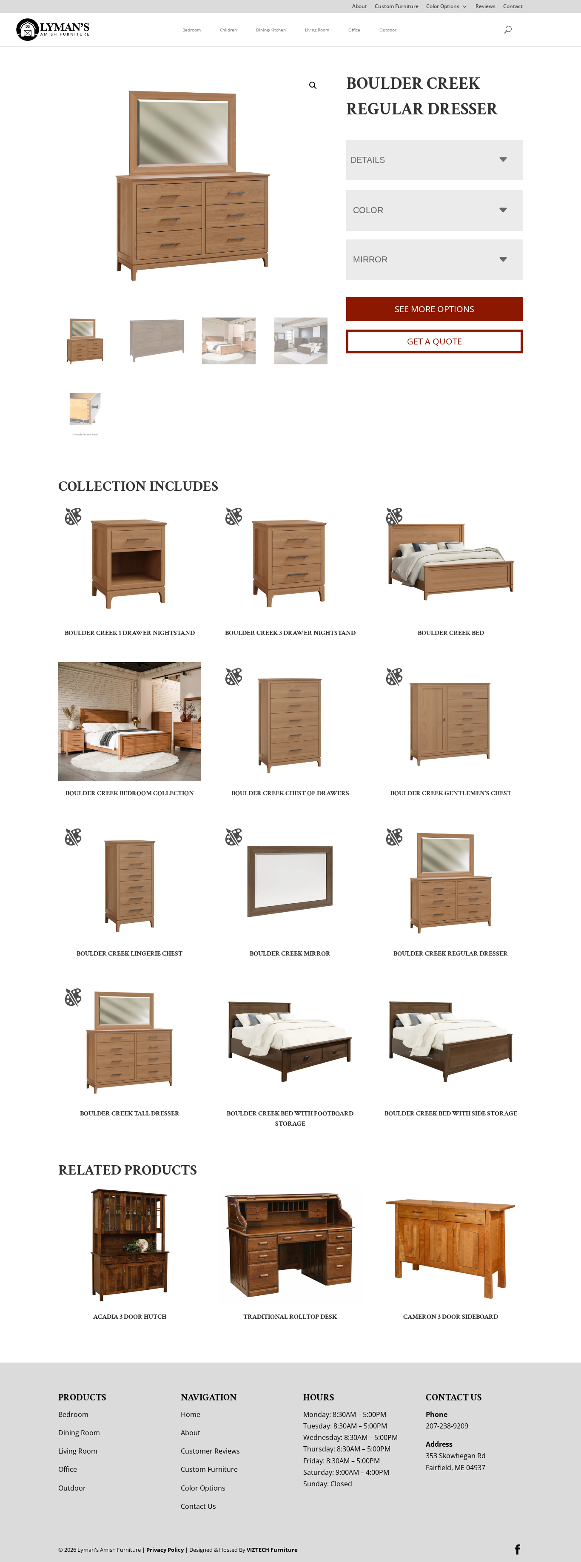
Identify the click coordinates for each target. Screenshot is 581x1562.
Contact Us (198, 1506)
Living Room (317, 30)
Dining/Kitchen (271, 30)
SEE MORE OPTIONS (434, 309)
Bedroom (191, 30)
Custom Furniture (397, 7)
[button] (313, 85)
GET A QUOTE (434, 341)
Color (368, 210)
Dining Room (79, 1432)
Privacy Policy (165, 1549)
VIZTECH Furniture (272, 1549)
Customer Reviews (210, 1451)
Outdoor (387, 30)
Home (190, 1414)
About (359, 7)
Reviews (486, 7)
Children (228, 30)
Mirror (370, 259)
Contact (513, 7)
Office (354, 30)
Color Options (442, 7)
